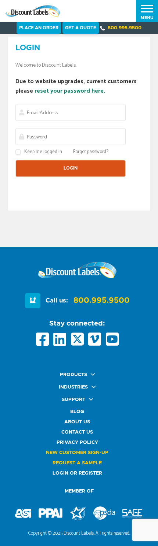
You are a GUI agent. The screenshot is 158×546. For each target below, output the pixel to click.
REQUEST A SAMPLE (77, 463)
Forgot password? (90, 152)
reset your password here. (70, 91)
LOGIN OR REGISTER (77, 473)
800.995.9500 (124, 28)
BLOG (77, 411)
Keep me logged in (43, 152)
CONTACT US (77, 432)
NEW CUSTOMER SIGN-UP (77, 452)
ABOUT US (77, 422)
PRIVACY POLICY (77, 442)
